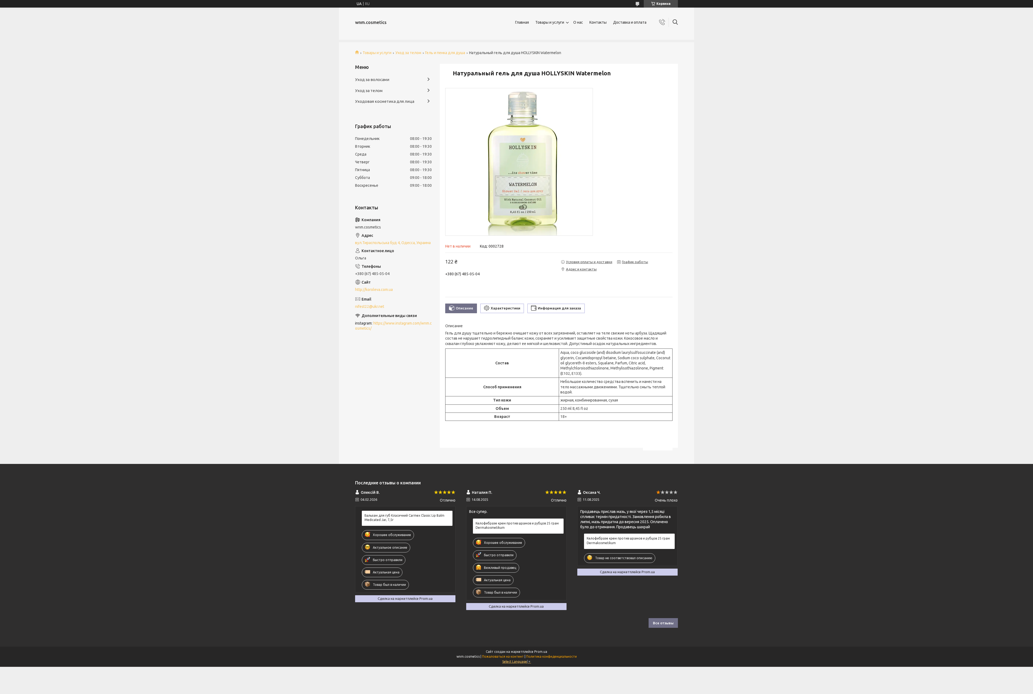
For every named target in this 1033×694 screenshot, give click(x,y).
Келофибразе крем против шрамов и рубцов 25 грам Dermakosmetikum (517, 525)
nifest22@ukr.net (369, 306)
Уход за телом (408, 53)
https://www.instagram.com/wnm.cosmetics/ (393, 325)
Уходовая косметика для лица (384, 101)
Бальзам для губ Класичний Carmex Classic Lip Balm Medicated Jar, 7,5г (404, 518)
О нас (578, 22)
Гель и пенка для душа (445, 53)
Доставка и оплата (629, 22)
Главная (522, 22)
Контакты (598, 22)
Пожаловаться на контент (503, 656)
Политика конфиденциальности (551, 656)
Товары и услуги (549, 22)
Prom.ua (540, 651)
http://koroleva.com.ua (374, 289)
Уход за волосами (372, 79)
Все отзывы (663, 623)
